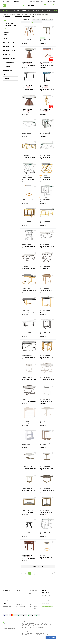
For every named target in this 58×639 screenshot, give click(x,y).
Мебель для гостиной (9, 50)
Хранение (35, 10)
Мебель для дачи (7, 70)
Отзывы (4, 595)
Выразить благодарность (21, 610)
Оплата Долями (19, 604)
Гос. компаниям (32, 602)
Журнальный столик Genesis (29, 112)
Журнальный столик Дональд (47, 290)
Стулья (17, 10)
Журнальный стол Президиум (47, 157)
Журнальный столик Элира (29, 423)
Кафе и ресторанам (33, 608)
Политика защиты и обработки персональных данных (33, 627)
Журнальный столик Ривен (29, 446)
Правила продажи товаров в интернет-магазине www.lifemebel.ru (32, 629)
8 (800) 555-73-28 (46, 593)
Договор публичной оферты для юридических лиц (35, 634)
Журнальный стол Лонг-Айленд (30, 223)
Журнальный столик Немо (46, 423)
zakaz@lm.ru (49, 600)
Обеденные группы (8, 42)
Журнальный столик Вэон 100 (47, 223)
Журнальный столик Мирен (29, 379)
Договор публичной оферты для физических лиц (32, 631)
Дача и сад (48, 10)
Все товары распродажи (6, 33)
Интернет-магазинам (33, 606)
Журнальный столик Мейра (47, 446)
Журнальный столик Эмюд (46, 357)
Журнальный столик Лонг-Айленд (49, 135)
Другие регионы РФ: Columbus (7, 1)
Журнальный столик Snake (47, 112)
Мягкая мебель (41, 10)
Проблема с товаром (20, 608)
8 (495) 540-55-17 (17, 1)
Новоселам (31, 604)
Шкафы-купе (6, 66)
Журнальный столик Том (28, 357)
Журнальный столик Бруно (47, 246)
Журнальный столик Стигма (29, 335)
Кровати (30, 10)
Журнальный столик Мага (29, 312)
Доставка (32, 1)
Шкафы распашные (8, 62)
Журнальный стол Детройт (47, 201)
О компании (5, 593)
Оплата (37, 1)
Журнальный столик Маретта (47, 42)
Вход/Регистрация (51, 1)
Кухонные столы (8, 23)
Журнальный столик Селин (29, 490)
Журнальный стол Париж (28, 157)
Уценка (4, 608)
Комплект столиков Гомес (29, 290)
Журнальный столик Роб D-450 (48, 89)
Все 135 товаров (42, 573)
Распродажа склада (7, 606)
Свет (53, 10)
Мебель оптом (32, 593)
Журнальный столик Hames (29, 42)
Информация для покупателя (9, 628)
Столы (13, 10)
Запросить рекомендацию (8, 600)
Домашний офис (23, 10)
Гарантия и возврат (20, 595)
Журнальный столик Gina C (47, 65)
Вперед (51, 573)
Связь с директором (20, 606)
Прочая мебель (7, 78)
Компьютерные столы (10, 25)
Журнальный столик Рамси (29, 89)
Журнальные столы (9, 28)
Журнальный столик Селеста (47, 401)
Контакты (42, 1)
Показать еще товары (38, 566)
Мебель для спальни (8, 46)
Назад (24, 573)
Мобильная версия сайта (47, 606)
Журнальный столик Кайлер (29, 512)
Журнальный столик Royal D (29, 558)
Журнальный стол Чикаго (28, 201)
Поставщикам (32, 595)
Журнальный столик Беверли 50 (30, 246)
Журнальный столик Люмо (29, 534)
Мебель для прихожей (9, 58)
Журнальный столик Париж (29, 135)
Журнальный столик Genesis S (30, 65)
